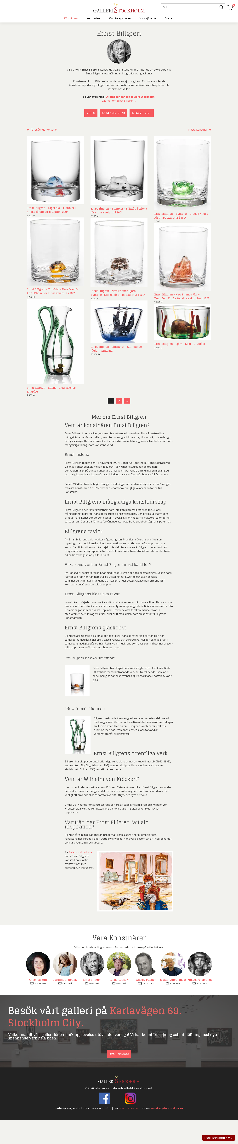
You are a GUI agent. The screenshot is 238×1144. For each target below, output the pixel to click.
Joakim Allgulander (173, 979)
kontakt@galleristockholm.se (167, 1108)
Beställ (75, 201)
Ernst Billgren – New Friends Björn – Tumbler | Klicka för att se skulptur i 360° (118, 293)
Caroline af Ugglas (65, 979)
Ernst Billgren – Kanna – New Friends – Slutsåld (52, 389)
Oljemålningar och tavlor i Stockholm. (130, 97)
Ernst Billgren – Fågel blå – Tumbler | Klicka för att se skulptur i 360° (51, 210)
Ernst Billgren (92, 979)
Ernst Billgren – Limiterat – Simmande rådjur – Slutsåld (116, 348)
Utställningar (113, 113)
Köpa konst (71, 18)
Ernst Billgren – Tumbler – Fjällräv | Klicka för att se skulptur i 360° (119, 210)
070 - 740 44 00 (128, 1108)
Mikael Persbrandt (200, 979)
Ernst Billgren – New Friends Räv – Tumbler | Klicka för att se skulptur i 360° (181, 296)
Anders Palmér (146, 979)
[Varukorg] (230, 7)
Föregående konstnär (44, 129)
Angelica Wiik (38, 979)
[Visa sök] (221, 7)
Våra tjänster (148, 18)
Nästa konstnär (197, 129)
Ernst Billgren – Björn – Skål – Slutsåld (179, 344)
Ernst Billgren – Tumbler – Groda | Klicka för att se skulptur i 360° (181, 215)
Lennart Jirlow (119, 979)
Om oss (169, 18)
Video (91, 113)
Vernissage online (120, 18)
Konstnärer (94, 18)
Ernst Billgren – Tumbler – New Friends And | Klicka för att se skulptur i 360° (53, 291)
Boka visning (141, 113)
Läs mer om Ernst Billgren (118, 100)
